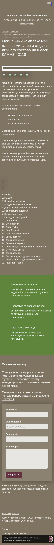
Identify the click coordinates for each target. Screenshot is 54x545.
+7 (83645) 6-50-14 (10, 514)
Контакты (8, 399)
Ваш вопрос (12, 446)
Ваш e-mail (12, 434)
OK (51, 539)
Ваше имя (11, 409)
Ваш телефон (13, 421)
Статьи (5, 529)
